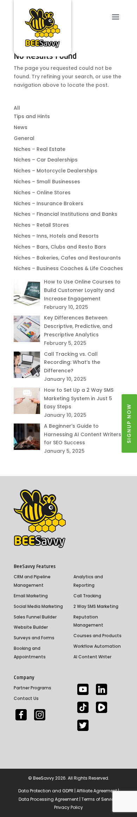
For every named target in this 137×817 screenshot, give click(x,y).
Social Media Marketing (38, 606)
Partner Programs (32, 688)
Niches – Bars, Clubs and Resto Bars (60, 246)
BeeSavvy (43, 778)
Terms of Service (99, 799)
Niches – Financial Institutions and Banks (65, 214)
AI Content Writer (92, 657)
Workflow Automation (97, 646)
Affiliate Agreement (97, 791)
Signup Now (128, 423)
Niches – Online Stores (42, 192)
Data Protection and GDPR (45, 791)
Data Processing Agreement (48, 799)
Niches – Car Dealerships (46, 159)
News (20, 127)
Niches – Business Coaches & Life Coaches (68, 268)
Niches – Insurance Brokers (48, 203)
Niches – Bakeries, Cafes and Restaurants (67, 257)
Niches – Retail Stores (41, 224)
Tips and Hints (32, 116)
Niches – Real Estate (39, 149)
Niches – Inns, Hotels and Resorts (56, 235)
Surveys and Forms (34, 638)
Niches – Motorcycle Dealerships (55, 170)
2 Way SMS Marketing (95, 606)
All (17, 107)
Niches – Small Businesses (47, 181)
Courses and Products (97, 636)
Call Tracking (87, 596)
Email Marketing (31, 596)
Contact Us (26, 698)
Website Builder (31, 627)
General (24, 138)
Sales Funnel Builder (35, 617)
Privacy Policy (68, 807)
